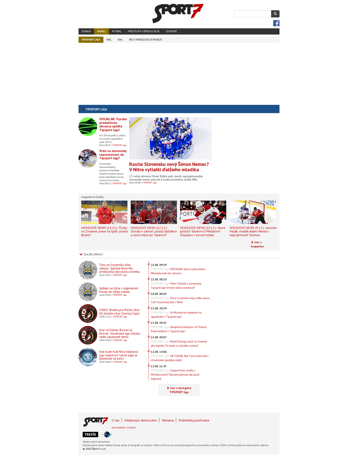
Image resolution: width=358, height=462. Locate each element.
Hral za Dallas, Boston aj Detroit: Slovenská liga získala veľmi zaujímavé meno (119, 333)
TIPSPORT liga (91, 39)
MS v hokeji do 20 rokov (145, 39)
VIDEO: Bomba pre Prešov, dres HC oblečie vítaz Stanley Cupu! (119, 311)
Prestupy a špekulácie (144, 31)
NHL (109, 39)
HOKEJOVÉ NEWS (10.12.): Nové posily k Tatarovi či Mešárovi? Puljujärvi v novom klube (202, 231)
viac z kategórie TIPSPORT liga (180, 390)
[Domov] (178, 13)
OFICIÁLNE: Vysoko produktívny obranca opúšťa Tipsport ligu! (113, 124)
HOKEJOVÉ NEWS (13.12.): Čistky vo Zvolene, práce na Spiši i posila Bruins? (104, 231)
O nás (116, 420)
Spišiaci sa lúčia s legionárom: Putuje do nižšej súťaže (119, 290)
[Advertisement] (179, 74)
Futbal (117, 31)
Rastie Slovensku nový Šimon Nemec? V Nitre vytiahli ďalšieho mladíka (169, 167)
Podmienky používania (194, 420)
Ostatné (171, 31)
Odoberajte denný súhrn (140, 420)
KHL (120, 39)
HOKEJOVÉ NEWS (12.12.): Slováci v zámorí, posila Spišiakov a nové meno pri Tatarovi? (154, 231)
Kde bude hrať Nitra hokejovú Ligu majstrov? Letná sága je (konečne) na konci (118, 355)
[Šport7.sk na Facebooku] (276, 23)
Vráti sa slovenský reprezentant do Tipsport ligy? (112, 154)
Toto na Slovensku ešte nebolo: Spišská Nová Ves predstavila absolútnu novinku (119, 268)
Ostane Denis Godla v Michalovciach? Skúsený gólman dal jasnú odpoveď (175, 375)
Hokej (101, 31)
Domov (86, 31)
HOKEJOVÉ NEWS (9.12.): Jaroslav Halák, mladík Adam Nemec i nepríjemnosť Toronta (253, 231)
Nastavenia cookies (124, 427)
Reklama (168, 420)
